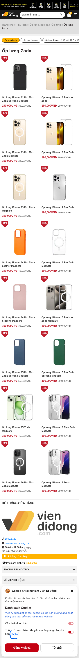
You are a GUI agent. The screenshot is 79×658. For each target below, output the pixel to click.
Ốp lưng (56, 24)
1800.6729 (10, 538)
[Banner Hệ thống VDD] (39, 5)
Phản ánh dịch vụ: (21, 563)
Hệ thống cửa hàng (16, 556)
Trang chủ (8, 24)
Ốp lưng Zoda (11, 40)
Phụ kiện (22, 24)
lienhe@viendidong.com (17, 543)
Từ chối (57, 647)
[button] (72, 591)
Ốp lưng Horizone (31, 40)
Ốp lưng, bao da (39, 24)
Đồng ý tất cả (21, 647)
